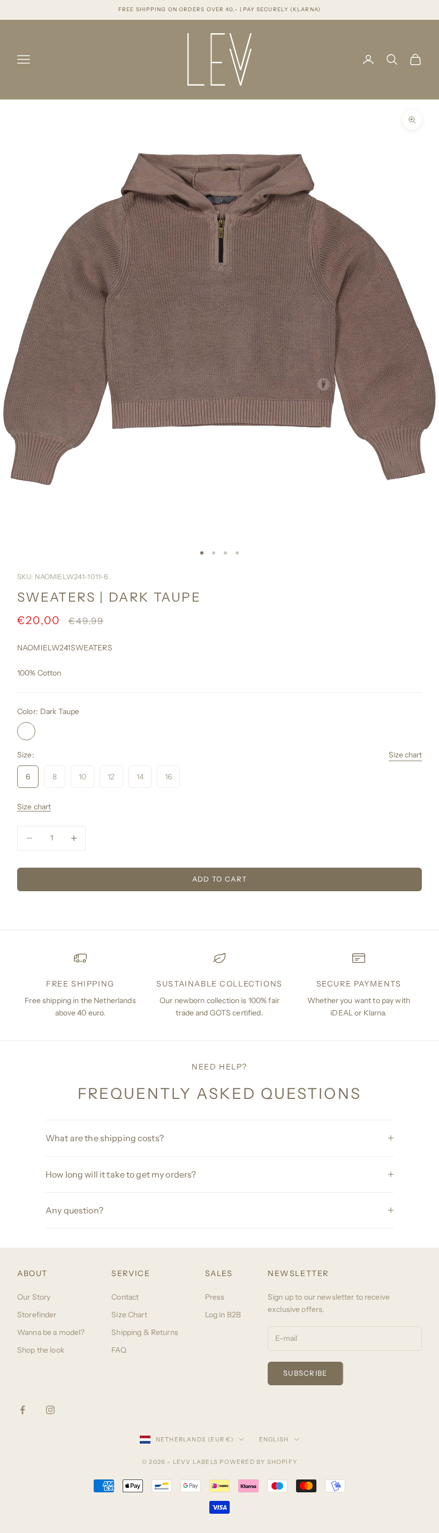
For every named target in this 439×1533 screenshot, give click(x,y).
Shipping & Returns (144, 1332)
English (274, 1439)
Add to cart (219, 879)
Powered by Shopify (258, 1462)
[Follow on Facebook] (22, 1410)
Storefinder (37, 1314)
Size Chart (129, 1314)
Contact (125, 1297)
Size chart (405, 755)
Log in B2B (223, 1314)
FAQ (118, 1350)
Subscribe (305, 1373)
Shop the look (40, 1350)
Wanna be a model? (51, 1332)
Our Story (33, 1297)
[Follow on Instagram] (50, 1410)
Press (215, 1297)
